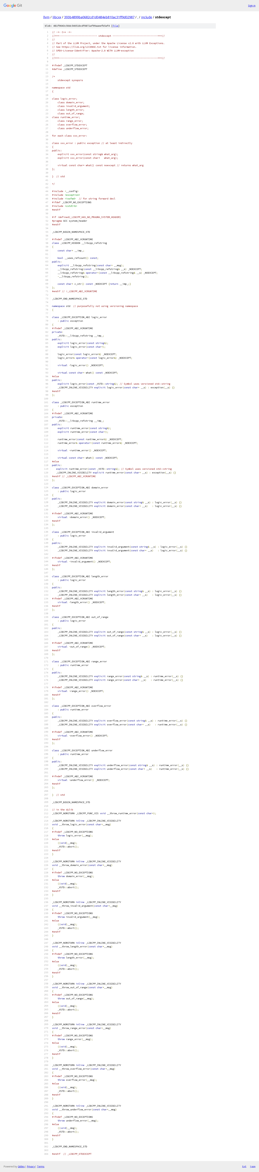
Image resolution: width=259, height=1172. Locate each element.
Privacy (31, 1166)
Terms (40, 1166)
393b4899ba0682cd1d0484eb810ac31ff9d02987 (99, 17)
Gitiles (21, 1166)
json (252, 1166)
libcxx (57, 17)
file (115, 25)
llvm (46, 17)
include (146, 17)
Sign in (251, 5)
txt (244, 1166)
